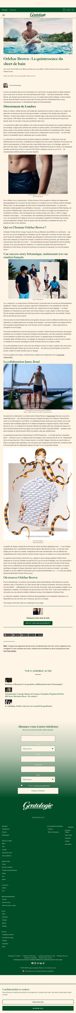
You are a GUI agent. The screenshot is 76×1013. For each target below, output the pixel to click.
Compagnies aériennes (8, 934)
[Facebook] (32, 963)
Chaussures (5, 917)
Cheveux (4, 899)
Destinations (5, 943)
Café (3, 846)
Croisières (4, 940)
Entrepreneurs (5, 829)
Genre (38, 744)
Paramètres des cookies (45, 958)
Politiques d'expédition (30, 958)
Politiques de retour (62, 956)
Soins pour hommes (8, 896)
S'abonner (5, 10)
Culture (4, 864)
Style (3, 911)
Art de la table (7, 841)
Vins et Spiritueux (6, 855)
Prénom (38, 754)
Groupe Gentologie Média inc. (36, 968)
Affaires (5, 826)
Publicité (67, 841)
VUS (3, 891)
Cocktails (4, 849)
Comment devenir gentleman (9, 870)
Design (4, 873)
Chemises (4, 920)
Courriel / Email (38, 734)
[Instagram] (35, 963)
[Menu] (4, 15)
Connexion (13, 10)
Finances (4, 832)
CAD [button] (68, 10)
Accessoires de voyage (7, 937)
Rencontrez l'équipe (68, 831)
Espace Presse (68, 835)
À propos (71, 827)
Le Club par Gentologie (55, 826)
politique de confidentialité (42, 786)
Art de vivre (6, 861)
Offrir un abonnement (53, 832)
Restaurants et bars (7, 852)
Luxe (3, 876)
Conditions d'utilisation (29, 956)
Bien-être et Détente (7, 867)
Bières (3, 843)
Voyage (4, 932)
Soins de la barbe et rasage (9, 905)
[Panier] (64, 9)
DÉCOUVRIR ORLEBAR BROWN (38, 623)
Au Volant (5, 885)
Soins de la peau (6, 902)
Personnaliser (38, 1002)
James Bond (51, 416)
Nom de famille (38, 764)
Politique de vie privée (14, 956)
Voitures (4, 888)
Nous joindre (11, 651)
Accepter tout (38, 1008)
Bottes (3, 914)
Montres (4, 923)
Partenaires (68, 838)
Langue (38, 775)
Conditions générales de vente (46, 956)
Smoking (4, 926)
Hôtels (3, 946)
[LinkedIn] (41, 963)
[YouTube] (38, 963)
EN (73, 10)
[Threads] (44, 963)
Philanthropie (5, 835)
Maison (4, 879)
